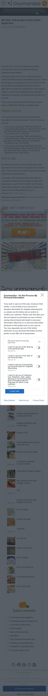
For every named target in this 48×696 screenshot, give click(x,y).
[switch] (38, 347)
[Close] (43, 295)
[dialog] (24, 348)
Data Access (24, 400)
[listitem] (24, 341)
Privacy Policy (38, 400)
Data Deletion (9, 400)
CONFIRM (14, 391)
